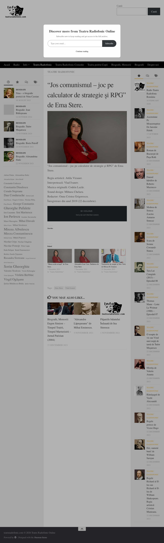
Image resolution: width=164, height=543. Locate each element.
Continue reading (82, 51)
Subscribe (109, 43)
